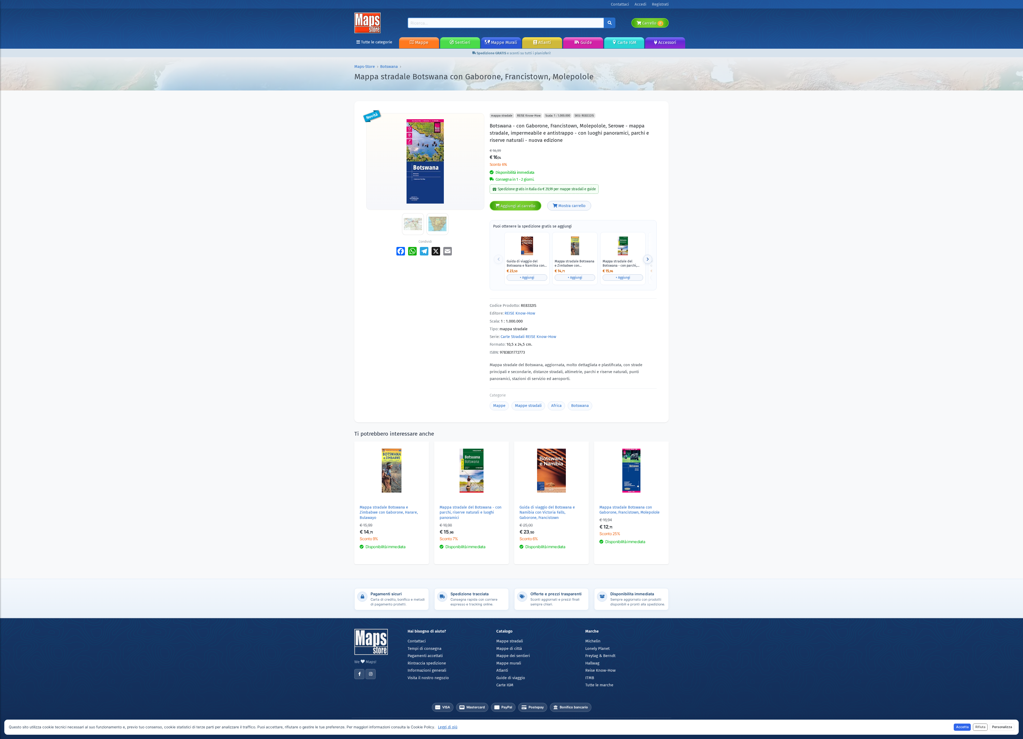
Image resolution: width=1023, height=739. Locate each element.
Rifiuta (980, 727)
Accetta (962, 727)
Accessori (666, 42)
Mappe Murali (503, 42)
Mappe (421, 42)
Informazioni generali (427, 670)
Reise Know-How (600, 670)
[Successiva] (647, 259)
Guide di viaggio (510, 677)
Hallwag (592, 663)
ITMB (589, 677)
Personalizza (1002, 727)
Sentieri (462, 42)
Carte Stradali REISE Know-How (528, 336)
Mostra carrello (571, 205)
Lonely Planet (597, 648)
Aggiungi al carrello (517, 206)
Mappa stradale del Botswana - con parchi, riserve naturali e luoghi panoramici (621, 263)
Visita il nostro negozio (428, 677)
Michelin (592, 641)
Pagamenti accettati (425, 655)
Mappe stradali (528, 405)
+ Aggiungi (527, 277)
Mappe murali (508, 663)
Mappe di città (509, 648)
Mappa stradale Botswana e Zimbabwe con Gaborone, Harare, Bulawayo (574, 263)
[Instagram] (371, 674)
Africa (556, 405)
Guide (585, 42)
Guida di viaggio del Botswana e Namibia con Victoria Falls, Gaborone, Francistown (525, 263)
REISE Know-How (520, 313)
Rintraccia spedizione (427, 663)
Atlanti (544, 42)
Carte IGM (626, 42)
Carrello (651, 23)
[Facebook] (359, 674)
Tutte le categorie (376, 42)
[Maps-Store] (368, 22)
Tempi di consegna (424, 648)
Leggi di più (447, 727)
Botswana (389, 66)
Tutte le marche (599, 685)
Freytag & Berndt (600, 655)
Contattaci (417, 641)
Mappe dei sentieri (513, 655)
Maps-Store (364, 66)
